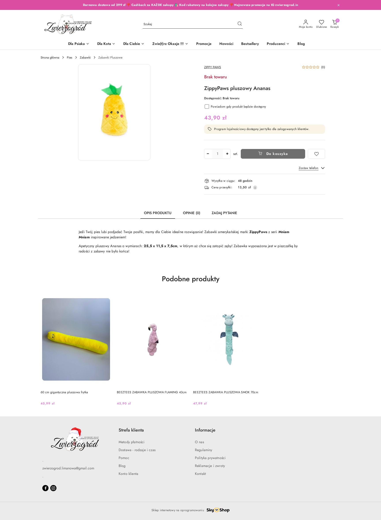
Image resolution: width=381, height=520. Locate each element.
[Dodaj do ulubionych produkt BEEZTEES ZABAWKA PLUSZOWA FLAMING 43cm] (182, 297)
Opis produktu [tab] (158, 212)
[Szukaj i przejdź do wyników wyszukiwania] (240, 24)
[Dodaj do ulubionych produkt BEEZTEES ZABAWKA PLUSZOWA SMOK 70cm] (259, 297)
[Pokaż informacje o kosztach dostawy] (255, 187)
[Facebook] (45, 488)
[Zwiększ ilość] (227, 153)
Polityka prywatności (210, 457)
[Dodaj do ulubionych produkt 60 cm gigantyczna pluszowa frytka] (106, 297)
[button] (278, 44)
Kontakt (200, 473)
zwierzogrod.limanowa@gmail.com (68, 468)
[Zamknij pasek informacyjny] (338, 5)
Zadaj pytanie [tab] (224, 212)
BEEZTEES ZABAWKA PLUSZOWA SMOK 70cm (225, 392)
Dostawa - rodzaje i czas (137, 449)
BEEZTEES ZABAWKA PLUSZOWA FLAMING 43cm (152, 392)
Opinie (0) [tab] (191, 212)
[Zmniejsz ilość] (207, 153)
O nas (199, 442)
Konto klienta (128, 473)
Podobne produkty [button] (190, 279)
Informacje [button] (205, 430)
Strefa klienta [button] (131, 430)
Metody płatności (132, 442)
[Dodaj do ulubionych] (316, 154)
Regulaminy (203, 449)
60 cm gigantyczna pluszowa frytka (64, 392)
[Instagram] (53, 488)
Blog (122, 465)
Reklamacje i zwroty (210, 465)
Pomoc (124, 457)
